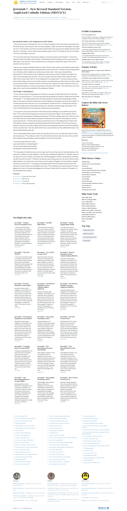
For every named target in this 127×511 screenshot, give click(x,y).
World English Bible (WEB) (90, 455)
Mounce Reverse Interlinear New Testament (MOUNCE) (63, 437)
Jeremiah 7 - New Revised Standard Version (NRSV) (23, 318)
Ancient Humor (86, 177)
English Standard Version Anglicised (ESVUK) (26, 454)
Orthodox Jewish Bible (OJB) (91, 438)
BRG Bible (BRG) (19, 430)
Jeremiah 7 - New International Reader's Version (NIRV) (22, 379)
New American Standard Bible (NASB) (58, 445)
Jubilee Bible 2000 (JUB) (55, 425)
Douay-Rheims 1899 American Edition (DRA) (26, 447)
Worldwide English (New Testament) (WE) (94, 458)
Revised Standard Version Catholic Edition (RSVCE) (97, 445)
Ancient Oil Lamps (87, 181)
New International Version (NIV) (57, 459)
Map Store (84, 500)
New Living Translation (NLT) (91, 418)
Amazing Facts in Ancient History (91, 164)
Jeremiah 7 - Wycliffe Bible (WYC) (44, 224)
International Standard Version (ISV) (58, 421)
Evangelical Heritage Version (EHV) (23, 457)
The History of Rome (53, 488)
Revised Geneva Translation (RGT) (92, 441)
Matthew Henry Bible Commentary (91, 210)
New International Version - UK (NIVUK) (59, 461)
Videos (84, 221)
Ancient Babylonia (87, 168)
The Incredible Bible (18, 500)
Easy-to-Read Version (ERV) (22, 449)
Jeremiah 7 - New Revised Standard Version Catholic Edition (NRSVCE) (46, 286)
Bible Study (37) (88, 233)
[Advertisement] (46, 30)
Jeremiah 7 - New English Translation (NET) (45, 378)
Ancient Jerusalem (18, 488)
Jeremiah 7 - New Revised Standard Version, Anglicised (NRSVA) (68, 285)
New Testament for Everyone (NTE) (93, 436)
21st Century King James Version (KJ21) (93, 41)
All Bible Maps (86, 162)
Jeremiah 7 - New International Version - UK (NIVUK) (45, 348)
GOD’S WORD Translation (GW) (22, 461)
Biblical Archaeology (18, 483)
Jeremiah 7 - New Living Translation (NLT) (45, 318)
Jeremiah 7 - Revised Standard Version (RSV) (23, 284)
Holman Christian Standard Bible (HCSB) (59, 416)
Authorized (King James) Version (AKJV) (25, 428)
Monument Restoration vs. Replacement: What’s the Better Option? (96, 71)
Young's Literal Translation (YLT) (92, 462)
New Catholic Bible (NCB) (55, 449)
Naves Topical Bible (87, 201)
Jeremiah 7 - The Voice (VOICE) (22, 253)
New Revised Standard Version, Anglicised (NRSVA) (96, 430)
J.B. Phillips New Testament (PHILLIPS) (59, 423)
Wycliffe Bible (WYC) (88, 460)
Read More (17, 247)
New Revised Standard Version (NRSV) (93, 423)
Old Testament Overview (88, 483)
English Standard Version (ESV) (23, 452)
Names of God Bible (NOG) (56, 440)
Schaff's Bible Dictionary (89, 214)
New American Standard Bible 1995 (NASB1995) (61, 447)
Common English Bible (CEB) (22, 435)
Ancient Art (85, 166)
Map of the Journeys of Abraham (91, 96)
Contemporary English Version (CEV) (24, 440)
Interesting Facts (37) (90, 237)
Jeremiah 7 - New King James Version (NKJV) (22, 347)
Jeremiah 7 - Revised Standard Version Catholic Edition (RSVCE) (68, 254)
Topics (67, 2)
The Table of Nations (87, 90)
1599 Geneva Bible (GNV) (89, 35)
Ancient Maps (85, 179)
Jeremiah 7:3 (18, 176)
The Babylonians (52, 499)
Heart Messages (59, 2)
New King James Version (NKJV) (57, 464)
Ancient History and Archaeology (91, 172)
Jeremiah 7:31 (18, 183)
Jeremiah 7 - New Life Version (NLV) (67, 318)
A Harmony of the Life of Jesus (90, 493)
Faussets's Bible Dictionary (89, 208)
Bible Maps (42, 2)
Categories (50, 2)
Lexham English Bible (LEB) (56, 430)
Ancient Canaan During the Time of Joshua (94, 170)
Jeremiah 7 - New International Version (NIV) (67, 348)
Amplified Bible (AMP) (88, 53)
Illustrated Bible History (88, 217)
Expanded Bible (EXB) (20, 459)
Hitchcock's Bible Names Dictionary (92, 212)
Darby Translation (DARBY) (22, 442)
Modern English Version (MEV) (56, 435)
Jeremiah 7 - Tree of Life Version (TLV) (45, 253)
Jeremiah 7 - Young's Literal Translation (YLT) (23, 224)
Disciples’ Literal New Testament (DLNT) (25, 445)
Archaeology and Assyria (89, 189)
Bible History (86, 2)
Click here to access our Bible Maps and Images (95, 153)
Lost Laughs (85, 497)
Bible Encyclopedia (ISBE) (89, 199)
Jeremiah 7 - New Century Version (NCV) (69, 378)
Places (74, 485)
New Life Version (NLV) (89, 416)
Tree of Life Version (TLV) (90, 453)
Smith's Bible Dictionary (88, 204)
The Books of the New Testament (91, 84)
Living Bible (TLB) (53, 433)
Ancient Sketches (86, 185)
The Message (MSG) (89, 448)
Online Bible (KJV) (87, 197)
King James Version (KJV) (55, 428)
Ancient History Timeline (89, 174)
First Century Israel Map (19, 496)
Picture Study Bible (87, 219)
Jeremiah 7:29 (18, 181)
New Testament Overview (89, 488)
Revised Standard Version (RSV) (92, 443)
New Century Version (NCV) (56, 452)
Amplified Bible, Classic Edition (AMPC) (93, 59)
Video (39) (87, 240)
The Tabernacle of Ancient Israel (56, 493)
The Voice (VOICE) (88, 450)
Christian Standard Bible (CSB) (22, 433)
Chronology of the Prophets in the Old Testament (95, 78)
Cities (31, 497)
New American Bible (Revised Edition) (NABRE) (61, 442)
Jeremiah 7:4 (18, 178)
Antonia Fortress (86, 187)
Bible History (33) (89, 230)
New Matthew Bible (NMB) (90, 421)
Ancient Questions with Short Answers (92, 183)
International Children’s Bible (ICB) (58, 418)
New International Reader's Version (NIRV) (60, 457)
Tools (73, 2)
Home (22, 17)
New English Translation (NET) (57, 454)
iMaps (78, 2)
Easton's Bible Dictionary (89, 206)
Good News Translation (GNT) (22, 464)
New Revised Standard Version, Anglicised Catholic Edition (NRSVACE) (42, 17)
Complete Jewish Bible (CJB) (22, 437)
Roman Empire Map (52, 483)
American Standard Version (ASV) (91, 47)
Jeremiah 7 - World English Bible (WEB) (67, 224)
